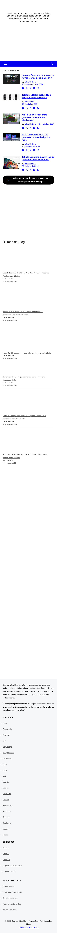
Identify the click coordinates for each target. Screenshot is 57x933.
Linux (5, 723)
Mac (4, 776)
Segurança (7, 747)
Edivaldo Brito (30, 82)
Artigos (5, 848)
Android (6, 735)
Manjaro (6, 829)
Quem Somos (8, 886)
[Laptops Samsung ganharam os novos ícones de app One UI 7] (11, 79)
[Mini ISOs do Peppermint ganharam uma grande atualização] (11, 119)
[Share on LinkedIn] (34, 88)
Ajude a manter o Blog (12, 904)
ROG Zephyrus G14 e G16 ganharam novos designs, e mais (36, 137)
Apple (5, 770)
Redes (5, 835)
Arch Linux (7, 811)
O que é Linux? (9, 871)
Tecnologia (7, 729)
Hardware (7, 758)
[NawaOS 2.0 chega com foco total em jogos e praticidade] (22, 338)
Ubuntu (6, 782)
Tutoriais (6, 860)
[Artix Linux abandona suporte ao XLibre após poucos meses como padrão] (22, 441)
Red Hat (6, 817)
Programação (8, 753)
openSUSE (7, 805)
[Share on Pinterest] (30, 88)
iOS (4, 741)
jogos (5, 764)
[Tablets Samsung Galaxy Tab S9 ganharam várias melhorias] (11, 162)
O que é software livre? (12, 865)
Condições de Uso (10, 898)
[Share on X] (27, 88)
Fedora (6, 800)
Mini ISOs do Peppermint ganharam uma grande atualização (34, 117)
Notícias (6, 854)
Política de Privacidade (12, 892)
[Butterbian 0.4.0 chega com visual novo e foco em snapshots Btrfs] (9, 369)
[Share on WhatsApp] (38, 88)
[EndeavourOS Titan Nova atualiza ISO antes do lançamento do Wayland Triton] (22, 298)
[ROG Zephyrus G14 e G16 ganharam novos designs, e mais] (11, 137)
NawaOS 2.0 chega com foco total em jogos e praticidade (27, 353)
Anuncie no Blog (9, 910)
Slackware (7, 823)
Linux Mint (7, 794)
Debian (6, 788)
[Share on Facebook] (23, 88)
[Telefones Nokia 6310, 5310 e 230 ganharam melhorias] (11, 97)
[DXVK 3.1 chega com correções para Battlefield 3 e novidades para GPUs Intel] (22, 402)
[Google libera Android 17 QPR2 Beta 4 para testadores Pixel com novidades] (22, 259)
